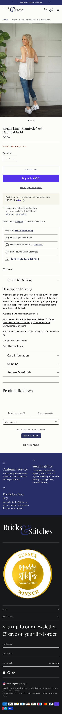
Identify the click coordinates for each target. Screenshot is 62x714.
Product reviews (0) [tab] (16, 413)
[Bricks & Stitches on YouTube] (13, 673)
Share (9, 269)
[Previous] (12, 2)
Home (5, 20)
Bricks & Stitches (23, 688)
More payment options (31, 187)
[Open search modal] (45, 9)
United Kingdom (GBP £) (15, 684)
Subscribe (54, 663)
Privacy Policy (8, 693)
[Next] (49, 2)
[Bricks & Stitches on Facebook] (4, 673)
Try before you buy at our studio (24, 259)
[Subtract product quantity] (5, 159)
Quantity (7, 153)
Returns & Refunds (21, 693)
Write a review (31, 435)
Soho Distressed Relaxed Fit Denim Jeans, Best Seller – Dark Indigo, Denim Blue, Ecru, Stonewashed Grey (29, 322)
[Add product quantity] (14, 159)
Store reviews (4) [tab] (45, 413)
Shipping (19, 221)
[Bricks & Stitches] (13, 9)
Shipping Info (35, 693)
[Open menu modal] (58, 9)
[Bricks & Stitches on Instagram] (9, 673)
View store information (16, 214)
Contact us (38, 245)
